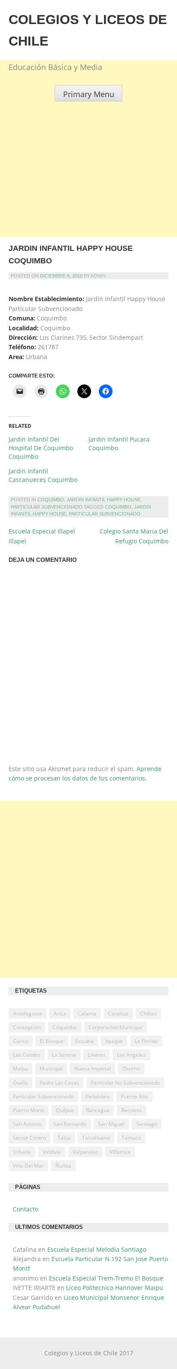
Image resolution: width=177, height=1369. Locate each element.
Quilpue (65, 1110)
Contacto (25, 1209)
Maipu (20, 1068)
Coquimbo (50, 499)
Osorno (131, 1068)
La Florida (146, 1041)
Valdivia (52, 1152)
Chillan (148, 1013)
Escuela (84, 1041)
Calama (87, 1013)
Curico (20, 1041)
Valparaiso (85, 1152)
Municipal (51, 1068)
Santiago (146, 1124)
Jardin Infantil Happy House (103, 499)
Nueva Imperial (92, 1068)
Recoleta (131, 1110)
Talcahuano (96, 1137)
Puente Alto (134, 1096)
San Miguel (111, 1124)
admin (98, 275)
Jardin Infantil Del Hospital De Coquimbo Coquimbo (41, 447)
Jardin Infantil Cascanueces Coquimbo (43, 475)
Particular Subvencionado (46, 506)
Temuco (131, 1137)
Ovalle (20, 1082)
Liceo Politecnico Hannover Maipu (114, 1288)
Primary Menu (88, 94)
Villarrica (120, 1152)
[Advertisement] (88, 189)
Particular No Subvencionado (125, 1082)
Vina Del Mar (28, 1165)
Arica (60, 1013)
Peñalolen (97, 1096)
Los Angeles (131, 1054)
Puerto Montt (28, 1110)
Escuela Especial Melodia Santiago (96, 1249)
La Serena (64, 1054)
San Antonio (27, 1124)
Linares (96, 1054)
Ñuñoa (63, 1165)
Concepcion (27, 1027)
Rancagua (98, 1110)
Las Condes (26, 1054)
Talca (64, 1137)
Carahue (118, 1013)
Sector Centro (29, 1137)
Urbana (22, 1152)
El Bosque (52, 1041)
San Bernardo (69, 1124)
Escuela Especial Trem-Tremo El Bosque (106, 1278)
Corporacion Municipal (115, 1027)
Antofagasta (27, 1013)
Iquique (114, 1041)
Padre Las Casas (59, 1082)
